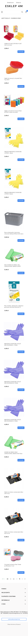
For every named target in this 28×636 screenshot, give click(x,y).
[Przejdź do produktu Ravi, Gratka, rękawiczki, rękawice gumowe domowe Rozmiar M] (14, 292)
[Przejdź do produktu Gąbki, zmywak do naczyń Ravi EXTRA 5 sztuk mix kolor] (14, 101)
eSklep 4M (14, 6)
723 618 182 (25, 613)
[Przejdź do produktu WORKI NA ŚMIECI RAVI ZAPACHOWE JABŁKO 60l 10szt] (14, 442)
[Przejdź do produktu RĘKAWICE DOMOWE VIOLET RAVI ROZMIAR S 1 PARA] (14, 407)
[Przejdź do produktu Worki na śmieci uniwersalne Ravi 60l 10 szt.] (14, 518)
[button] (2, 11)
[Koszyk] (26, 12)
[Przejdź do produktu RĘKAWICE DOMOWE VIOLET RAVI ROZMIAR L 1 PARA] (14, 331)
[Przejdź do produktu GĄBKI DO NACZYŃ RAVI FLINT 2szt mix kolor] (14, 33)
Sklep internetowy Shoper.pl (14, 624)
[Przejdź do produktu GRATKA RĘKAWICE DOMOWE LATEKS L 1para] (14, 138)
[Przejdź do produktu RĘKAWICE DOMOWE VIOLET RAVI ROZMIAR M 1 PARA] (14, 369)
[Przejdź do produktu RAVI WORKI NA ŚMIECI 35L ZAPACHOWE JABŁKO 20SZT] (14, 255)
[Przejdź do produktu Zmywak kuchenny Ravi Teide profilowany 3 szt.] (14, 554)
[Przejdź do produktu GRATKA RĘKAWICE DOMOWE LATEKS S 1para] (14, 179)
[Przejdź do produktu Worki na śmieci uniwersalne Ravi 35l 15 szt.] (14, 478)
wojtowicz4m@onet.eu (14, 613)
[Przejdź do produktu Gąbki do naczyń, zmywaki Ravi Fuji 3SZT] (14, 67)
